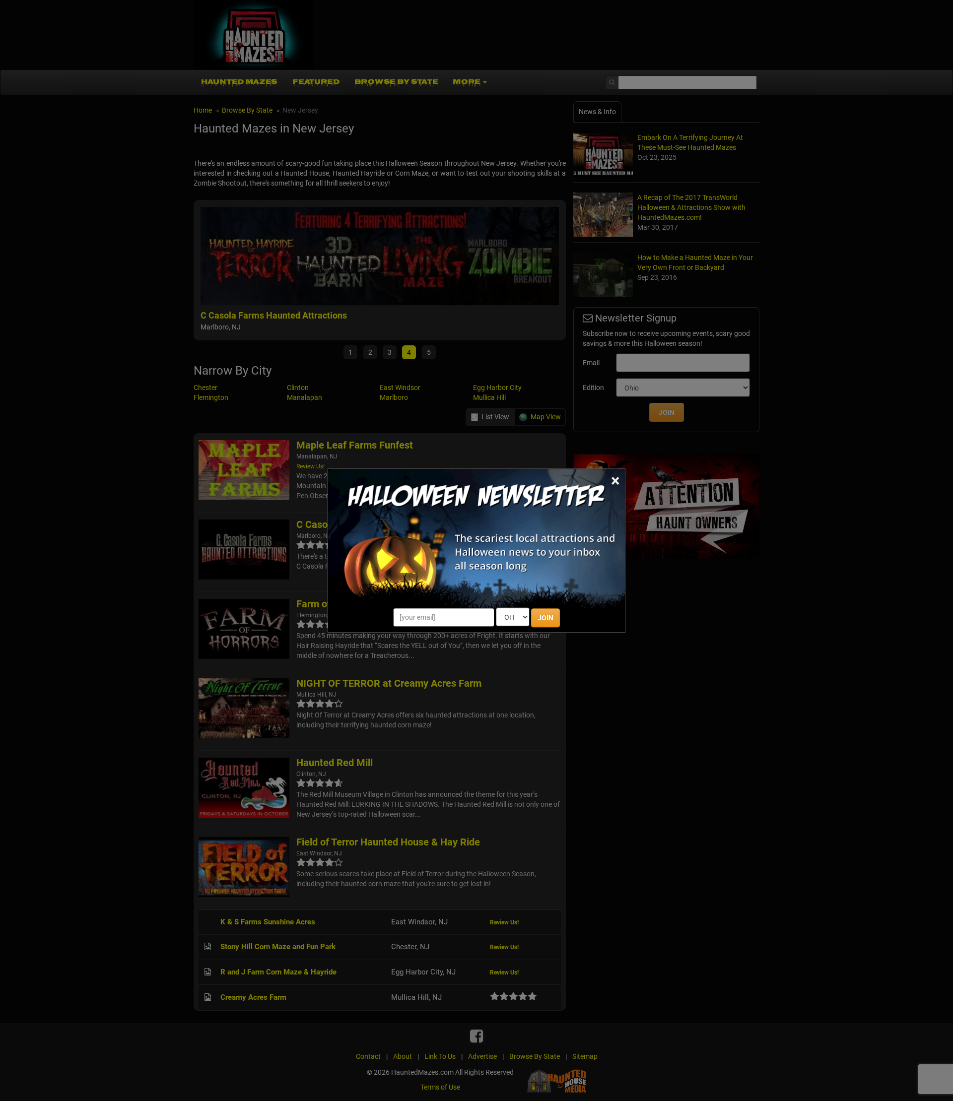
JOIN (545, 618)
